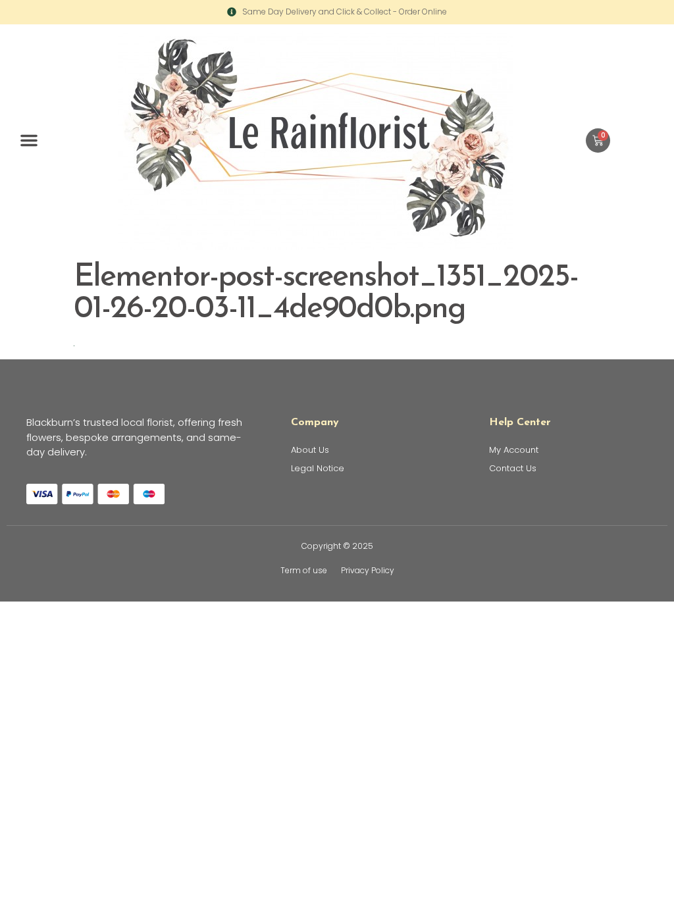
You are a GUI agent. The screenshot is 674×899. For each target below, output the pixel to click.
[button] (29, 140)
